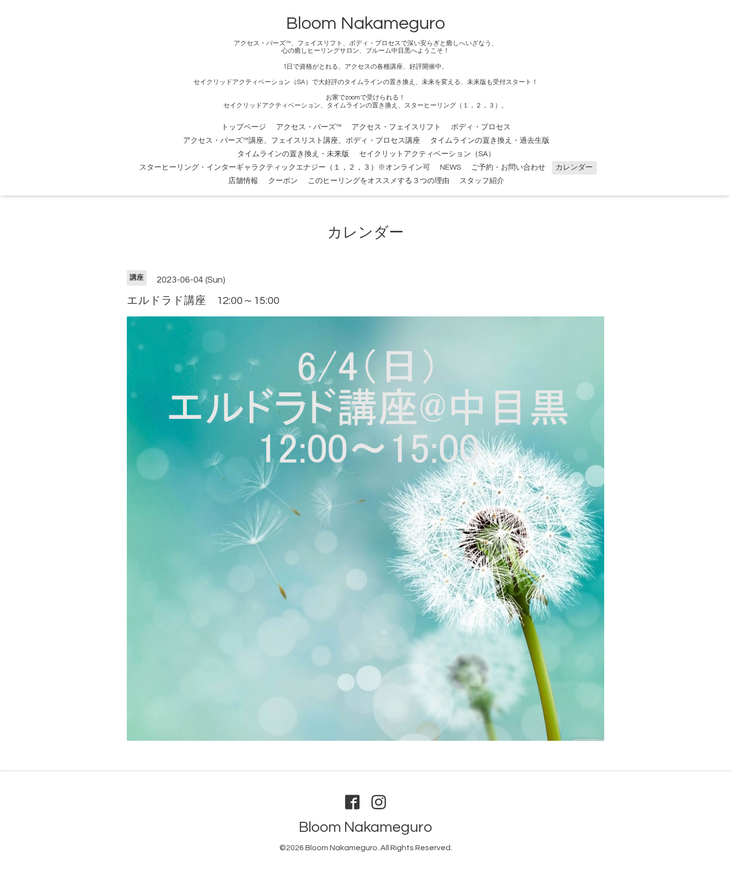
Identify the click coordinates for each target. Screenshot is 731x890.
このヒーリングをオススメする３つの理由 (379, 181)
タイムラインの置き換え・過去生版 (489, 140)
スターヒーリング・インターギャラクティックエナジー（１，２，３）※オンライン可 (284, 167)
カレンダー (574, 167)
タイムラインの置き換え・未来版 (293, 154)
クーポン (283, 181)
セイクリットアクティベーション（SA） (427, 154)
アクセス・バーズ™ (309, 127)
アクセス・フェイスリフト (396, 127)
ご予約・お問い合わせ (508, 167)
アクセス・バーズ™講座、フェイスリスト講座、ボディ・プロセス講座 (301, 140)
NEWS (450, 167)
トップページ (243, 127)
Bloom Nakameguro (365, 23)
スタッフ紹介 (481, 181)
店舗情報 (243, 181)
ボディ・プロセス (481, 127)
